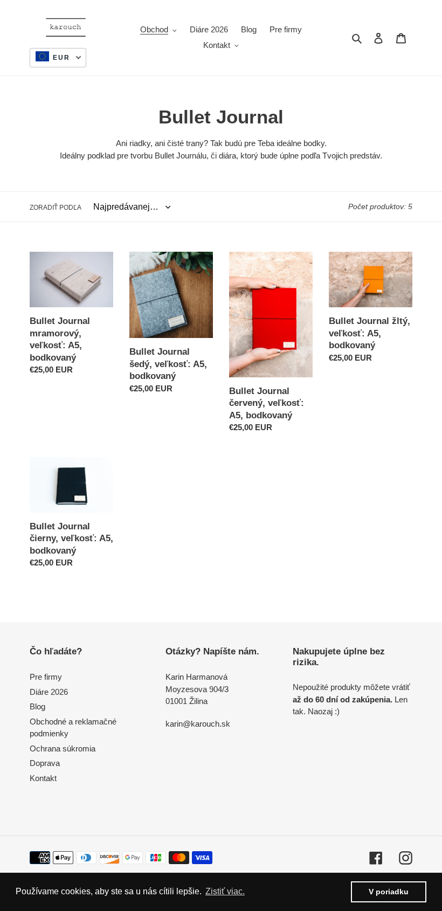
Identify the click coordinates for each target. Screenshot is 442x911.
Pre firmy (46, 676)
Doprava (45, 763)
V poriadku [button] (389, 891)
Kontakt (43, 778)
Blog (37, 706)
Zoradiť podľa (55, 207)
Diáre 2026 (49, 691)
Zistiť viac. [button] (225, 891)
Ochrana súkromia (62, 748)
